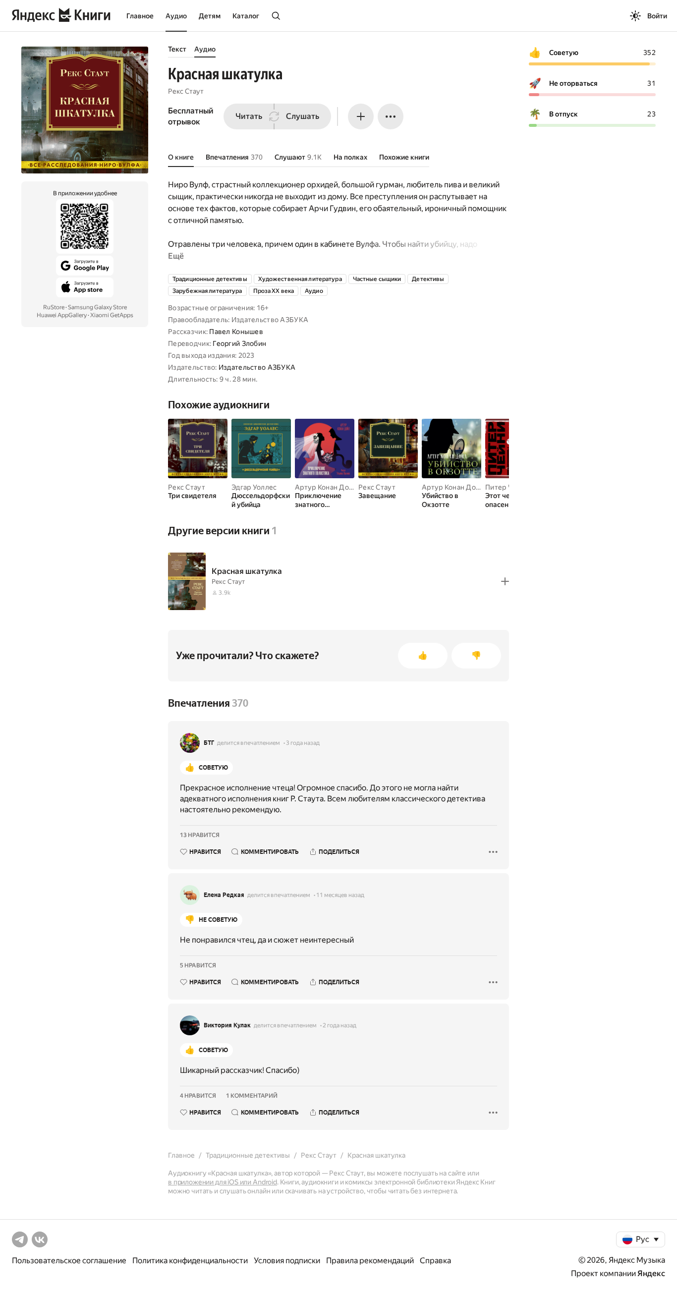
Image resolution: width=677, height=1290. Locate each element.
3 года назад (303, 742)
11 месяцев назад (340, 895)
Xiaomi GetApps (111, 315)
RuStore (53, 307)
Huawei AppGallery (62, 315)
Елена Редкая (224, 895)
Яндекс (651, 1273)
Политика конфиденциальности (190, 1260)
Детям (210, 16)
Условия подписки (287, 1260)
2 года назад (339, 1025)
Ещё (176, 256)
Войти (657, 16)
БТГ (209, 742)
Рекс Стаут (186, 91)
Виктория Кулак (227, 1025)
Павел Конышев (236, 332)
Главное (140, 16)
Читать (248, 116)
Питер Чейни (507, 487)
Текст (177, 49)
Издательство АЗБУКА (257, 367)
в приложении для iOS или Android (222, 1182)
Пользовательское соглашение (69, 1260)
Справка (435, 1260)
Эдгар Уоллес (254, 487)
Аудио (176, 16)
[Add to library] (505, 581)
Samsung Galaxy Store (97, 307)
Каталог (245, 16)
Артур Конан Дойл (326, 487)
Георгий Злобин (239, 343)
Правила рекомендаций (370, 1260)
